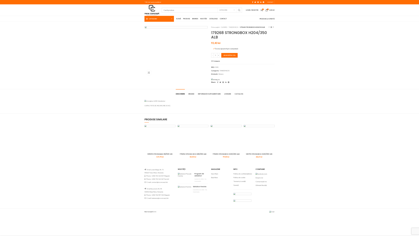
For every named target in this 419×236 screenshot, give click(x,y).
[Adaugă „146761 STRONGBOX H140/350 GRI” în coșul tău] (273, 128)
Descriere (180, 94)
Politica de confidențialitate (242, 174)
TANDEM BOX (233, 27)
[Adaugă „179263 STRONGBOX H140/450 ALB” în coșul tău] (240, 128)
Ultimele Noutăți (261, 185)
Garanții (236, 185)
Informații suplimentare (209, 94)
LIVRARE (227, 94)
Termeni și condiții (239, 181)
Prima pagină (215, 27)
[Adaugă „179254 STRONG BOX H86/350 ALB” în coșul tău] (207, 128)
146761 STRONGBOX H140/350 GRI (259, 154)
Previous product (269, 27)
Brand (191, 94)
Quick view (173, 133)
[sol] (242, 201)
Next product (273, 27)
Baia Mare (214, 177)
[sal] (242, 195)
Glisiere (220, 74)
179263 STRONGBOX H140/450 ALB (226, 154)
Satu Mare (214, 174)
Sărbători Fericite (199, 187)
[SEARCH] (239, 10)
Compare (216, 61)
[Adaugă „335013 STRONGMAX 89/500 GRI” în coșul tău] (173, 128)
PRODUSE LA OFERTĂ (267, 19)
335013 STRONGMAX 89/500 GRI (160, 154)
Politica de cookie (239, 177)
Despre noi (259, 178)
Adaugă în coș (229, 55)
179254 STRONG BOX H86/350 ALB (193, 154)
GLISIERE (224, 27)
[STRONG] (215, 79)
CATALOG (239, 94)
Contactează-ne (261, 181)
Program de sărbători (199, 175)
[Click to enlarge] (149, 72)
